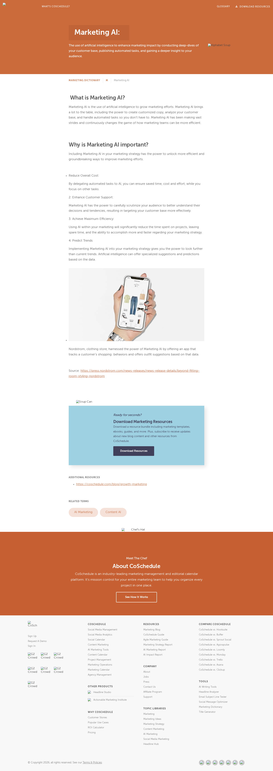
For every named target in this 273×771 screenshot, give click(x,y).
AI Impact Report (152, 655)
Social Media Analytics (100, 635)
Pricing (92, 732)
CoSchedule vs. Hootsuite (213, 630)
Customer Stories (97, 717)
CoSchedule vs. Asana (211, 665)
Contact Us (149, 687)
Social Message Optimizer (213, 702)
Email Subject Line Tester (213, 697)
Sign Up (32, 636)
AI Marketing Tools (98, 650)
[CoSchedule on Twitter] (215, 762)
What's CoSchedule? (56, 7)
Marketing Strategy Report (157, 645)
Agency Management (99, 675)
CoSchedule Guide (153, 635)
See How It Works (136, 597)
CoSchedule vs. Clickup (212, 670)
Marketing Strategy (153, 724)
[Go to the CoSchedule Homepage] (32, 625)
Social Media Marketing (156, 739)
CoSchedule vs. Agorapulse (214, 645)
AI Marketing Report (154, 650)
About (146, 672)
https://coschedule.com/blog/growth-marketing (111, 484)
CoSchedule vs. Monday (212, 655)
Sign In (32, 646)
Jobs (146, 677)
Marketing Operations (100, 665)
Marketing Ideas (152, 719)
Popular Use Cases (98, 722)
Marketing (149, 714)
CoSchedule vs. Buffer (211, 635)
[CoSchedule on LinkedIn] (222, 762)
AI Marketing (83, 512)
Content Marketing (98, 645)
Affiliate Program (152, 692)
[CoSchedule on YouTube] (242, 762)
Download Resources (133, 451)
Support (147, 697)
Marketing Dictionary (84, 80)
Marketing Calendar (99, 670)
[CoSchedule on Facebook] (208, 762)
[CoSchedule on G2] (201, 762)
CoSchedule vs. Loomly (212, 650)
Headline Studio (102, 692)
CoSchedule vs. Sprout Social (215, 640)
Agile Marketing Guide (155, 640)
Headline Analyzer (209, 692)
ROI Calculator (96, 727)
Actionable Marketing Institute (110, 700)
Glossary (223, 7)
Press (146, 682)
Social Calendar (96, 640)
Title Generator (207, 712)
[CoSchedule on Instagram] (235, 762)
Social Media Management (102, 630)
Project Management (99, 660)
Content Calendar (98, 655)
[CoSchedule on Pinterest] (228, 762)
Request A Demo (37, 641)
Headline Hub (151, 744)
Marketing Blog (151, 630)
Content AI (113, 512)
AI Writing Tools (208, 687)
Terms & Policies (92, 762)
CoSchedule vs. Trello (211, 660)
